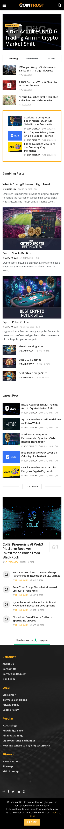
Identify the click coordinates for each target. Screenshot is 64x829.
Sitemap (8, 766)
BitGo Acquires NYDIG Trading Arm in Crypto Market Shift (31, 37)
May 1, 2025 (37, 595)
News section (11, 761)
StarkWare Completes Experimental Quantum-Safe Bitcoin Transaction (39, 121)
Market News (12, 25)
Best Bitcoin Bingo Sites (33, 373)
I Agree (32, 822)
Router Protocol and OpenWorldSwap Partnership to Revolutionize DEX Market (36, 574)
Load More (32, 486)
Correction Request (14, 674)
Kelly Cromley (33, 129)
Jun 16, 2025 (44, 364)
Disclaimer (9, 694)
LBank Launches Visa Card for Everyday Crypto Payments (39, 147)
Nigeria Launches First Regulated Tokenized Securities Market (38, 98)
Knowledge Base (13, 730)
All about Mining (13, 735)
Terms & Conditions (15, 699)
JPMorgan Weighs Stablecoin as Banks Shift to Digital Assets (37, 68)
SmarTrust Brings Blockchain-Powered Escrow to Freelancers (35, 589)
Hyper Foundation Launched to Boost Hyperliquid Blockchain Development (34, 604)
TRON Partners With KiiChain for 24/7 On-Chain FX (38, 83)
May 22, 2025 (28, 327)
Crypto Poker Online (16, 322)
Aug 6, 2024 (37, 580)
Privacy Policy (11, 704)
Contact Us (9, 669)
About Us (8, 664)
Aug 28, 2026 (49, 129)
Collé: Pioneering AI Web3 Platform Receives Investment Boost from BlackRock (23, 551)
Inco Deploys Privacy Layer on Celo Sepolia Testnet (39, 134)
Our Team (9, 679)
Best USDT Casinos (30, 359)
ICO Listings (10, 725)
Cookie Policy (11, 709)
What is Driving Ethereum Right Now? (26, 184)
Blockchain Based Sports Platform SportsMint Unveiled (32, 618)
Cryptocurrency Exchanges (19, 740)
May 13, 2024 (28, 562)
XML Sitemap (11, 771)
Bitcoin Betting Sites (31, 346)
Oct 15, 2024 (38, 610)
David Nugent (11, 258)
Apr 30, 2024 (38, 625)
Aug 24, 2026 (26, 189)
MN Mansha (10, 189)
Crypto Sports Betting (17, 253)
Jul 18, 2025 (43, 377)
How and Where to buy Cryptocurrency (26, 745)
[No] (59, 813)
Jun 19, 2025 (27, 258)
